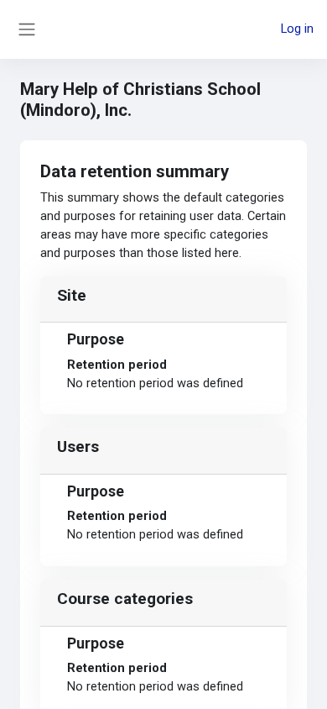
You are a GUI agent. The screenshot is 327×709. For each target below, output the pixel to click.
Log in (297, 28)
